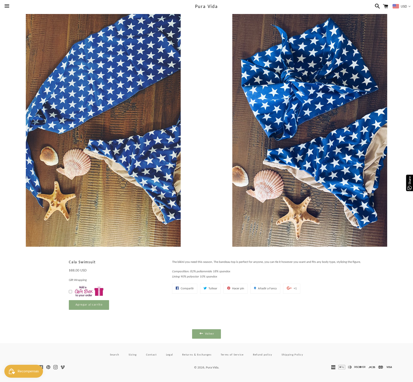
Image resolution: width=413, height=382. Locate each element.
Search (114, 354)
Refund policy (262, 354)
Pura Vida (206, 6)
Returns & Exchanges (196, 354)
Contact (151, 354)
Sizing (133, 354)
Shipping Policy (292, 354)
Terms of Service (232, 354)
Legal (169, 354)
